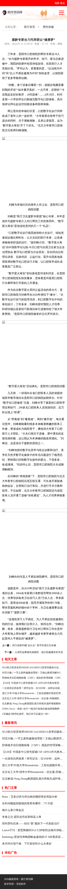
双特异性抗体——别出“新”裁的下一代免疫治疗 (30, 823)
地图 (57, 3)
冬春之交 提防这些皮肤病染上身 (21, 816)
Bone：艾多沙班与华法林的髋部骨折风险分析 (29, 796)
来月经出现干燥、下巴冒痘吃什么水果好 (27, 843)
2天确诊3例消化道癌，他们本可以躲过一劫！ (26, 714)
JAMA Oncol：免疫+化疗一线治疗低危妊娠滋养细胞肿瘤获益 (34, 708)
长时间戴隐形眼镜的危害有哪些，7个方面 (27, 803)
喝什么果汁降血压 (13, 810)
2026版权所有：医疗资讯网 (19, 879)
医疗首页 (29, 26)
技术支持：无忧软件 (15, 884)
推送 (62, 3)
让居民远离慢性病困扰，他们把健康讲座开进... (40, 652)
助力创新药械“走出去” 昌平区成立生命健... (35, 645)
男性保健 (48, 26)
